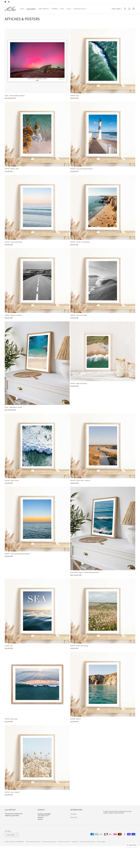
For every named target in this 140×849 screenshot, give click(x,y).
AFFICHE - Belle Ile (75, 719)
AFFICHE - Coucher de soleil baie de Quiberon (17, 554)
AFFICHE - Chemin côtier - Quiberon (80, 480)
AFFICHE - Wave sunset (11, 719)
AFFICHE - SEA (9, 645)
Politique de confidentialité (49, 841)
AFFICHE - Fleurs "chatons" (12, 792)
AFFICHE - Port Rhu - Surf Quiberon (80, 242)
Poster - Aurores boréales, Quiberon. (15, 95)
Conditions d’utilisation (64, 841)
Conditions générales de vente (87, 841)
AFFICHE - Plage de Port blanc (78, 383)
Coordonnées (75, 841)
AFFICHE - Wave (74, 95)
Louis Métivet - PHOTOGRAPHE (16, 841)
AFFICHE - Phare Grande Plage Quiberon (81, 169)
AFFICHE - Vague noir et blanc (78, 315)
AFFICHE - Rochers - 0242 (11, 169)
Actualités (73, 814)
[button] (32, 9)
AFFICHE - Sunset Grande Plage (13, 242)
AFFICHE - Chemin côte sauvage (79, 645)
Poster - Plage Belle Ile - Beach (13, 407)
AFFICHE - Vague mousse (12, 480)
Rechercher (73, 817)
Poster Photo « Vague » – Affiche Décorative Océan (84, 572)
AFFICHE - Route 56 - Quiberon (13, 315)
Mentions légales (101, 841)
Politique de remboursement (33, 841)
